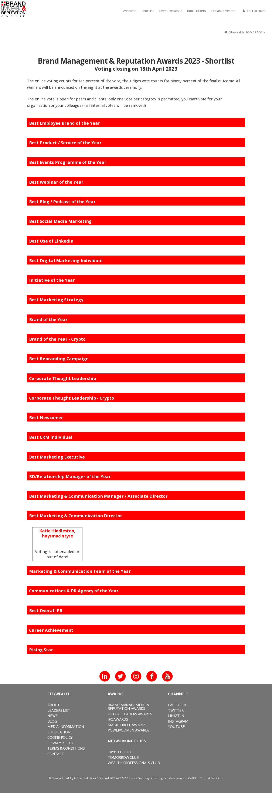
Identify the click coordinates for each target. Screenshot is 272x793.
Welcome (129, 11)
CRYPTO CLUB (119, 751)
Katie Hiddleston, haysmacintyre (57, 533)
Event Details (169, 11)
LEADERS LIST (58, 710)
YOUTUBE (176, 726)
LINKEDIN (176, 715)
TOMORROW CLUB (123, 757)
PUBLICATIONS (59, 732)
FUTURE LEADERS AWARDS (130, 714)
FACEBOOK (177, 704)
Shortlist (148, 11)
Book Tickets (196, 11)
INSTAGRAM (178, 721)
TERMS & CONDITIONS (66, 748)
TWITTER (175, 710)
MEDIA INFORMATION (65, 726)
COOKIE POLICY (59, 737)
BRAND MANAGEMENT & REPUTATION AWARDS (128, 706)
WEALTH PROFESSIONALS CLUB (134, 762)
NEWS (52, 715)
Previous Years (222, 11)
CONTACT (55, 753)
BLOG (52, 721)
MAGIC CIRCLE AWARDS (127, 724)
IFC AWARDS (118, 719)
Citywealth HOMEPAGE (246, 32)
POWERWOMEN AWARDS (128, 730)
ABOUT (53, 704)
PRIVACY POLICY (60, 742)
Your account (256, 11)
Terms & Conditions (211, 778)
